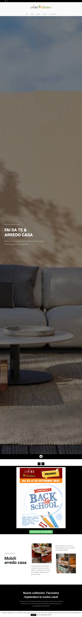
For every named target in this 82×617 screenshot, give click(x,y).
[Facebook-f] (39, 463)
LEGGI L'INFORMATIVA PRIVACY (44, 614)
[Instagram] (43, 463)
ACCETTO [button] (33, 614)
